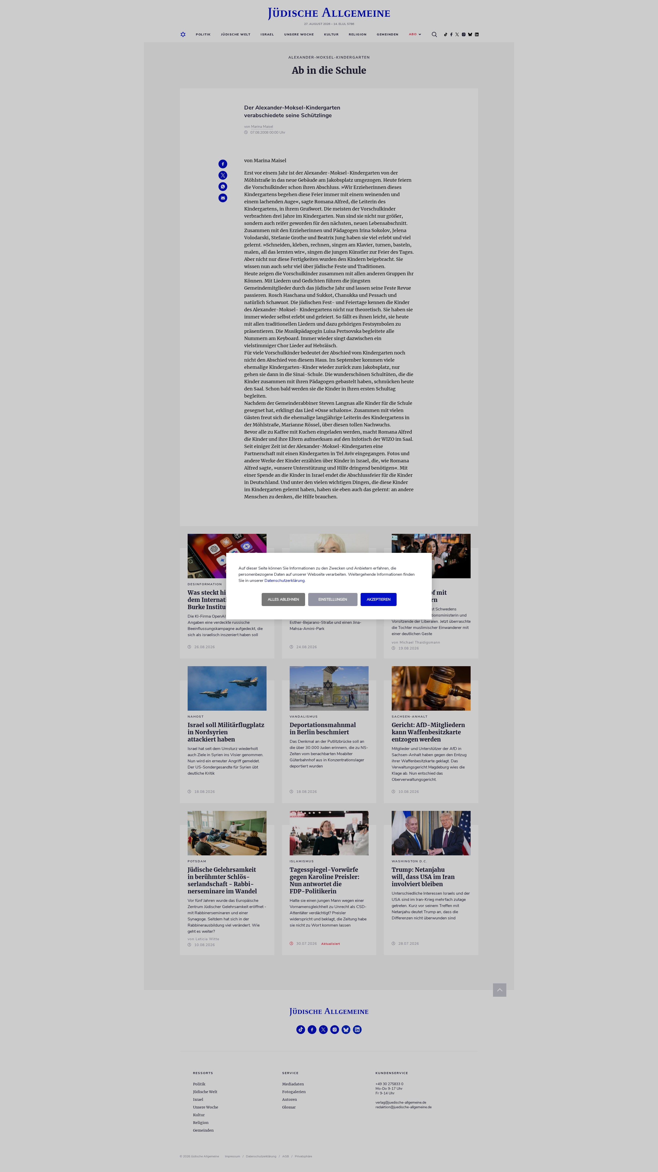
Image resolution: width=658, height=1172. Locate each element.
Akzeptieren (378, 599)
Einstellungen (332, 599)
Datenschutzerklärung (284, 580)
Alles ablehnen (283, 599)
